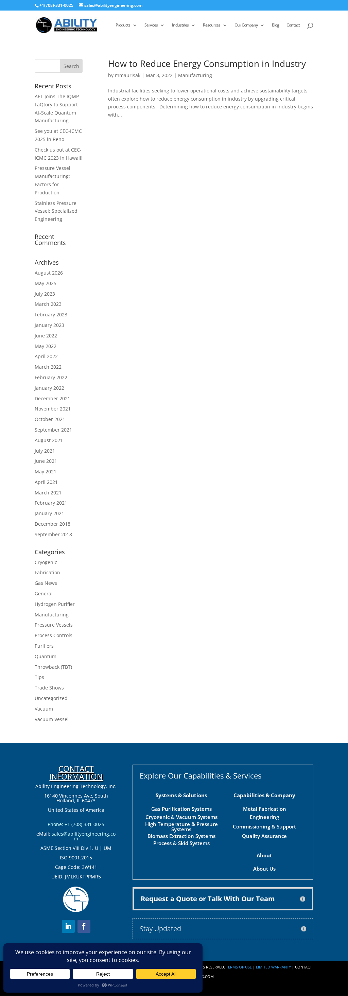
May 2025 (45, 283)
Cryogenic (46, 562)
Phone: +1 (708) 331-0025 (76, 824)
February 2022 (51, 377)
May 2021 (45, 471)
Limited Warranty (273, 966)
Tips (39, 677)
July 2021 (45, 451)
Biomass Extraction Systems (181, 836)
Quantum (45, 656)
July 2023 (45, 294)
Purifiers (44, 646)
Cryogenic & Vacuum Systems (181, 817)
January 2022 (49, 388)
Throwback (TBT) (53, 667)
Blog (275, 25)
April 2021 (46, 482)
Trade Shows (49, 687)
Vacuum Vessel (52, 719)
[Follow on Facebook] (83, 926)
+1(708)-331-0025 (56, 5)
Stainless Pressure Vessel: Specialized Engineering (56, 211)
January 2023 (49, 325)
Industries (180, 25)
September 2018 (53, 534)
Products (123, 25)
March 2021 (48, 492)
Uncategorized (51, 698)
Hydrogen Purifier (55, 604)
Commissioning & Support (264, 826)
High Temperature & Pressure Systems (181, 827)
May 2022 (45, 346)
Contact (293, 25)
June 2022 (46, 335)
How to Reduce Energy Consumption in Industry (207, 63)
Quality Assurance (264, 836)
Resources (211, 25)
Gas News (46, 583)
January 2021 (49, 513)
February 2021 (51, 503)
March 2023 (48, 304)
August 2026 (49, 272)
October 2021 (50, 419)
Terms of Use (239, 966)
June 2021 (46, 461)
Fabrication (47, 572)
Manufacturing (195, 75)
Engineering (264, 817)
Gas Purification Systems (181, 808)
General (44, 593)
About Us (264, 868)
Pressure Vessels (54, 625)
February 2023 (51, 314)
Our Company (246, 25)
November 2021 (53, 408)
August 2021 (49, 440)
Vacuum (44, 708)
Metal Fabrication (264, 808)
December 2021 (52, 398)
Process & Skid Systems (181, 843)
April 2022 (46, 356)
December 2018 (52, 524)
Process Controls (53, 635)
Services (151, 25)
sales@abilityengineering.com (84, 836)
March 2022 (48, 367)
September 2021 (53, 429)
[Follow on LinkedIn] (68, 926)
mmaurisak (127, 75)
